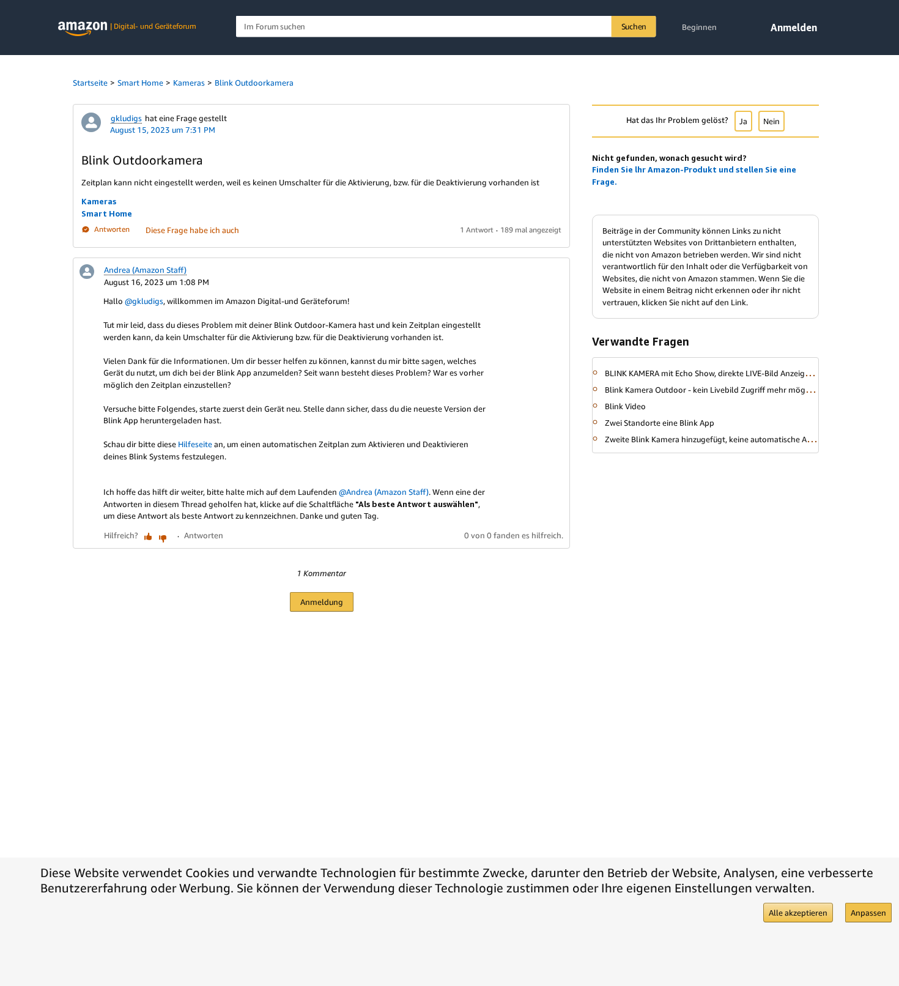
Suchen (634, 26)
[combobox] (446, 26)
